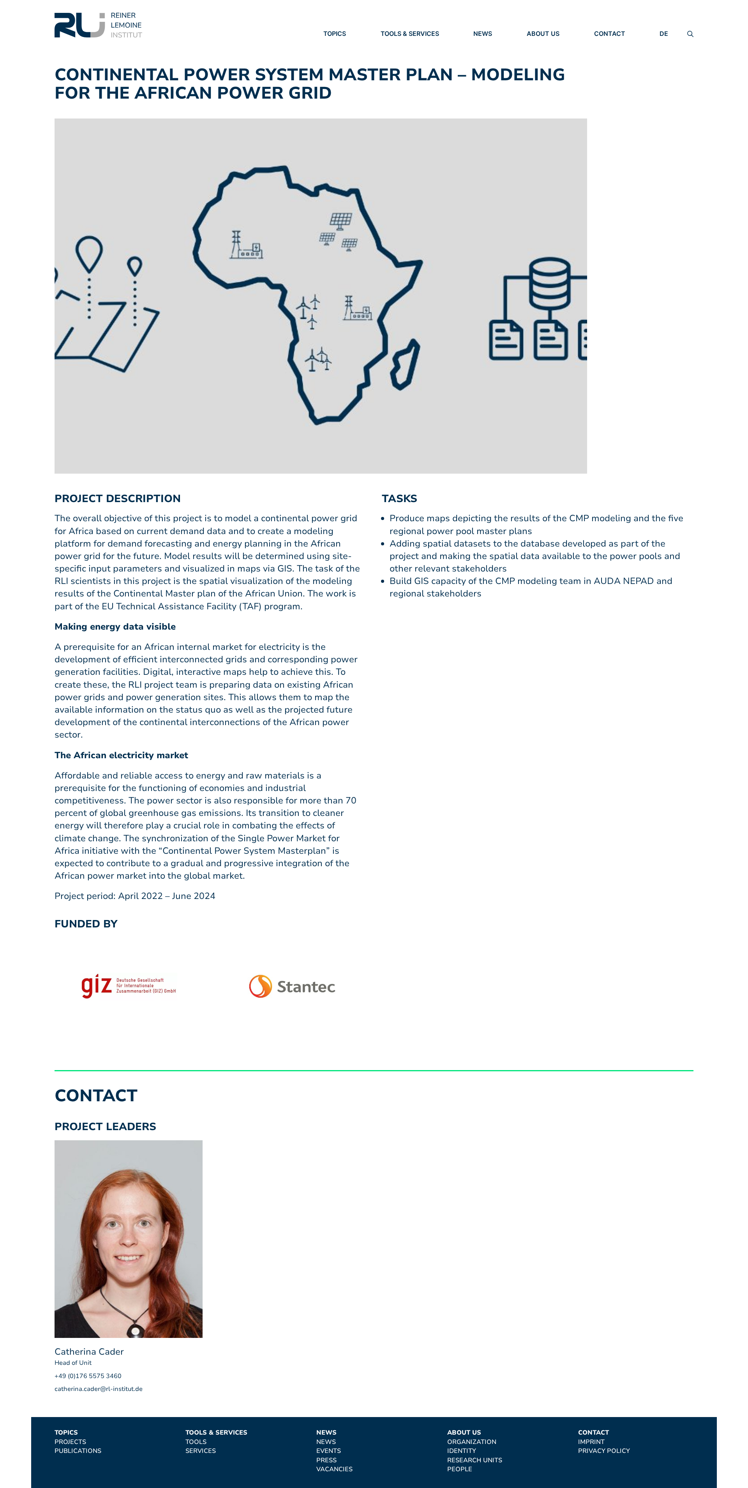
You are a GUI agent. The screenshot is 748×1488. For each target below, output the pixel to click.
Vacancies (491, 77)
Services (396, 55)
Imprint (607, 45)
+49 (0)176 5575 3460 (88, 1376)
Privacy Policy (620, 55)
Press (483, 66)
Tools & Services (410, 33)
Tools (391, 45)
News (482, 33)
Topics (334, 33)
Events (485, 55)
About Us (543, 33)
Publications (346, 55)
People (539, 77)
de (664, 33)
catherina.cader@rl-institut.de (99, 1389)
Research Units (554, 66)
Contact (609, 33)
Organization (551, 45)
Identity (541, 55)
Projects (339, 45)
